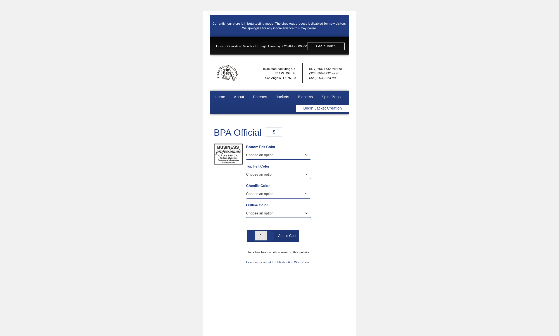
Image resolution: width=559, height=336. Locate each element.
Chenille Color (258, 186)
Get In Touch (326, 46)
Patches (260, 97)
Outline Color (257, 205)
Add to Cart (287, 236)
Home (220, 97)
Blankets (305, 97)
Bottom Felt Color (260, 147)
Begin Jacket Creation (322, 108)
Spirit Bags (331, 97)
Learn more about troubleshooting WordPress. (278, 262)
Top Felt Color (257, 166)
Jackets (282, 97)
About (239, 97)
